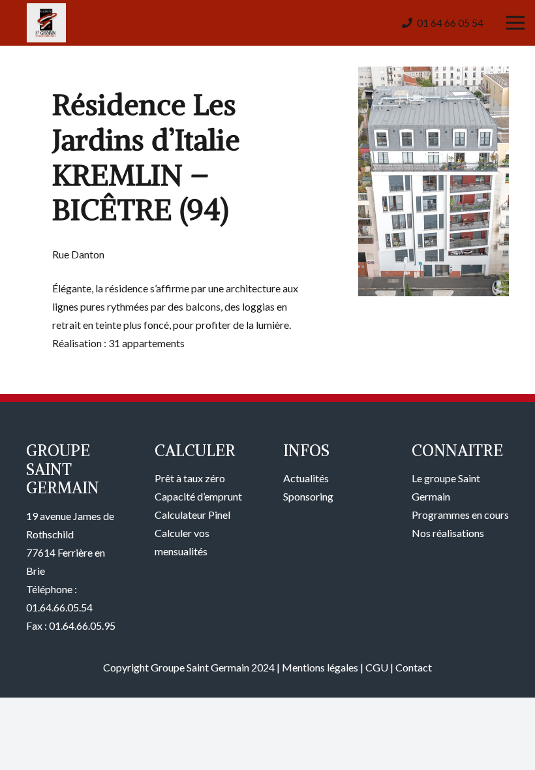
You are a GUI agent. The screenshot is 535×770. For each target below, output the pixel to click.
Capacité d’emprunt (198, 496)
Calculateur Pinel (192, 514)
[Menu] (515, 23)
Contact (413, 667)
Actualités (306, 478)
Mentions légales (320, 667)
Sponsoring (308, 496)
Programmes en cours (460, 514)
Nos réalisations (448, 533)
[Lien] (46, 22)
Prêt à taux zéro (190, 478)
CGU (376, 667)
